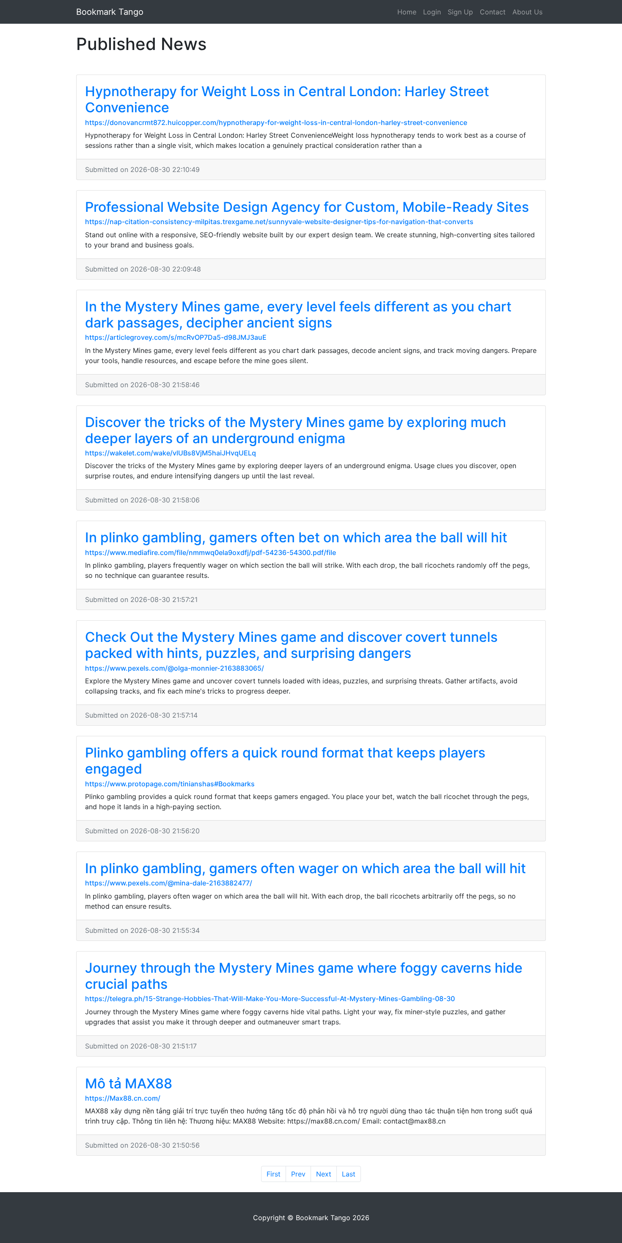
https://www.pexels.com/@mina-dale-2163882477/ (168, 883)
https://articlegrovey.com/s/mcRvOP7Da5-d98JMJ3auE (176, 337)
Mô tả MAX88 (128, 1083)
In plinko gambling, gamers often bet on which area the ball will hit (296, 537)
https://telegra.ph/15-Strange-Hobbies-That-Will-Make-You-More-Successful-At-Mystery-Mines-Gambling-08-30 (270, 998)
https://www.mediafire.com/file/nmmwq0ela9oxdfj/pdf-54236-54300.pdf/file (210, 552)
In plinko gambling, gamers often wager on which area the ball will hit (305, 868)
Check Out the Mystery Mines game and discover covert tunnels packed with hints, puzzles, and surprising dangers (291, 645)
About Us (527, 12)
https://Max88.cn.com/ (122, 1098)
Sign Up (460, 12)
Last (348, 1174)
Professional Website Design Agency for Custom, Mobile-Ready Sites (307, 207)
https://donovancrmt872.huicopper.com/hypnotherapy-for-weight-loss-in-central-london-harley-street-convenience (276, 122)
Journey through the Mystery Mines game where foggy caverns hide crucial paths (304, 976)
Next (323, 1174)
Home (406, 12)
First (274, 1174)
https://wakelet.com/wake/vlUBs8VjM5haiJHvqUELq (170, 453)
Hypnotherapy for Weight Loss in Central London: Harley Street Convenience (287, 99)
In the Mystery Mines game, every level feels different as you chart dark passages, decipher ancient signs (298, 314)
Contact (493, 12)
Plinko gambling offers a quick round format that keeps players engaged (285, 760)
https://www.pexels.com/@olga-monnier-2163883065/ (174, 668)
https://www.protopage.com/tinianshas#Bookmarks (170, 784)
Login (432, 12)
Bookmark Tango (109, 12)
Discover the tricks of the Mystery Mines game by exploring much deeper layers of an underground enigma (295, 430)
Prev (298, 1174)
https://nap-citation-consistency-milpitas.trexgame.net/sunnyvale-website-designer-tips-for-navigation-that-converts (279, 221)
